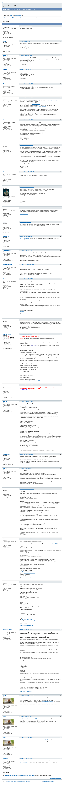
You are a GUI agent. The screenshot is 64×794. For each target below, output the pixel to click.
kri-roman (5, 119)
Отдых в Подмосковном (24, 238)
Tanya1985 (5, 758)
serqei (4, 222)
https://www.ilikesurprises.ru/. (47, 701)
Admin (4, 26)
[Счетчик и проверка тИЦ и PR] (48, 781)
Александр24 (6, 454)
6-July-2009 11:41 (27, 41)
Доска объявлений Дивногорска (11, 17)
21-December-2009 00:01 (29, 187)
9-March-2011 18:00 (28, 334)
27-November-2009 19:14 (29, 171)
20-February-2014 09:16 (29, 489)
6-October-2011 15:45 (28, 384)
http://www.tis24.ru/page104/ (34, 380)
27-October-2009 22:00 (28, 145)
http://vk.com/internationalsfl (29, 620)
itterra (4, 489)
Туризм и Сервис (7, 334)
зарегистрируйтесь (18, 15)
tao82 (4, 695)
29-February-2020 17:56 (29, 695)
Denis (4, 83)
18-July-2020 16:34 (28, 716)
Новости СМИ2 (5, 2)
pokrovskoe (6, 236)
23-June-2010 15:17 (28, 236)
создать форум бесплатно (55, 778)
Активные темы (6, 11)
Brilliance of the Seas (36, 104)
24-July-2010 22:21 (28, 250)
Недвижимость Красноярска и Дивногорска (22, 781)
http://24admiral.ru (54, 543)
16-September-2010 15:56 (29, 264)
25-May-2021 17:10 (28, 737)
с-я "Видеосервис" (7, 250)
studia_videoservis (7, 385)
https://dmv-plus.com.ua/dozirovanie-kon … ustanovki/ (32, 718)
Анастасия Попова (7, 538)
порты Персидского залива (40, 106)
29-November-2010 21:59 (29, 278)
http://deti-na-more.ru (24, 214)
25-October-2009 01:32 (28, 119)
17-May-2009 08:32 (28, 25)
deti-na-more (6, 208)
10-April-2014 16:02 (28, 538)
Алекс (4, 171)
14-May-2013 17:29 (28, 468)
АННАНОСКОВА (7, 320)
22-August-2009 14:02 (28, 83)
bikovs (4, 41)
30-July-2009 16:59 (28, 55)
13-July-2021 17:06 (28, 758)
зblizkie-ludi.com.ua (47, 739)
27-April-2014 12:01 (28, 629)
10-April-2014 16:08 (28, 581)
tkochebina (5, 98)
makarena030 (6, 187)
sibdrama (5, 401)
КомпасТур (5, 55)
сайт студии (30, 389)
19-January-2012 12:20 (28, 401)
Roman (4, 278)
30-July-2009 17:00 (28, 69)
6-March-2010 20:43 (28, 207)
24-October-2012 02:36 (28, 454)
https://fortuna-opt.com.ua (24, 762)
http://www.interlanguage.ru (27, 571)
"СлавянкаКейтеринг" (8, 145)
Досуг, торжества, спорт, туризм (27, 17)
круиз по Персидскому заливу (51, 100)
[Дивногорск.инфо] (10, 781)
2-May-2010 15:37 (27, 222)
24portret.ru (22, 311)
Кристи (4, 468)
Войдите (11, 15)
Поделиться (22, 25)
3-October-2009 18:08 (28, 97)
